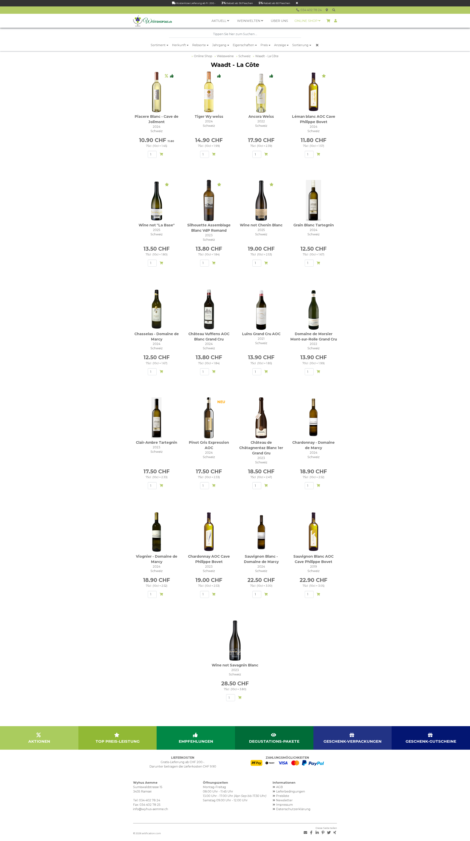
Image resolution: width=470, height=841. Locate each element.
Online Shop (203, 56)
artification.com (151, 833)
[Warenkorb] (328, 20)
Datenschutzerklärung (293, 809)
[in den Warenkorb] (161, 154)
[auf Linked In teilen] (317, 832)
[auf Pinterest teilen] (323, 832)
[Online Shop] (334, 10)
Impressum (284, 804)
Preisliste (282, 796)
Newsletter (284, 800)
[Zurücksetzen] (317, 45)
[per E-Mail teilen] (305, 832)
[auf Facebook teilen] (311, 832)
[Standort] (327, 10)
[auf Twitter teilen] (329, 832)
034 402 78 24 (149, 800)
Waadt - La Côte (267, 56)
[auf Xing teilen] (334, 832)
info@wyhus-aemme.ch (150, 809)
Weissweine (225, 56)
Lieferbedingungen (290, 791)
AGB (279, 787)
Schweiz (244, 56)
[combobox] (235, 34)
